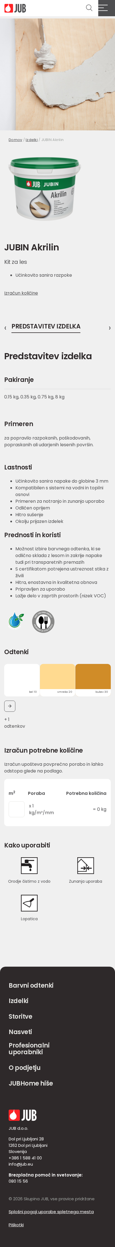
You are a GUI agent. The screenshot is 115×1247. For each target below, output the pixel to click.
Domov (15, 139)
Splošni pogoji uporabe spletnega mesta (51, 1212)
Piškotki (16, 1225)
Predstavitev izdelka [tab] (45, 327)
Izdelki (32, 139)
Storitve (20, 1016)
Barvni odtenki (31, 985)
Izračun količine (21, 293)
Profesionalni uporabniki (29, 1048)
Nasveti (20, 1032)
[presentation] (5, 328)
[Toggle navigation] (106, 8)
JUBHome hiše (31, 1083)
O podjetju (25, 1067)
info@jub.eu (21, 1164)
